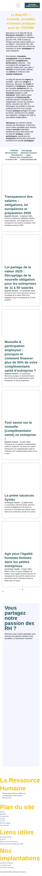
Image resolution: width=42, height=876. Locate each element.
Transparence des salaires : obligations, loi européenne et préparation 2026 (19, 205)
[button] (18, 5)
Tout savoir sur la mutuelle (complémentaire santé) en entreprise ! (20, 431)
